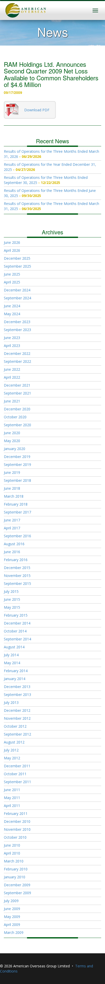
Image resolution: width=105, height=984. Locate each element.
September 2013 (17, 694)
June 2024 (12, 305)
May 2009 (12, 916)
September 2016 (17, 535)
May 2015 (12, 607)
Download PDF (36, 109)
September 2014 (17, 639)
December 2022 (17, 353)
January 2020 (14, 448)
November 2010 (17, 829)
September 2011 (17, 781)
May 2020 (12, 440)
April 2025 (12, 282)
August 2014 (14, 646)
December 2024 (17, 290)
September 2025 (17, 266)
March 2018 (13, 496)
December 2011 (17, 765)
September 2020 (17, 424)
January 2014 (14, 678)
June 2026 (12, 242)
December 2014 (17, 623)
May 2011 (12, 797)
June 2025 (12, 274)
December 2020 (17, 409)
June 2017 (12, 520)
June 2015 (12, 599)
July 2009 (11, 900)
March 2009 (13, 932)
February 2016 (16, 559)
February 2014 (16, 670)
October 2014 (15, 631)
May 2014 (12, 662)
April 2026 (12, 250)
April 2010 (12, 853)
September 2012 (17, 734)
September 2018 (17, 480)
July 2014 (11, 654)
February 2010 (16, 869)
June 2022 (12, 369)
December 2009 (17, 884)
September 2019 (17, 464)
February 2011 (16, 813)
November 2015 (17, 575)
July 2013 (11, 702)
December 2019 (17, 456)
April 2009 (12, 924)
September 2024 (17, 298)
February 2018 (16, 504)
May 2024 (12, 313)
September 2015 (17, 583)
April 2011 (12, 805)
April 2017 (12, 528)
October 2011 (15, 773)
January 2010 (14, 876)
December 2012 (17, 710)
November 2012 (17, 718)
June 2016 (12, 551)
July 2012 (11, 750)
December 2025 (17, 258)
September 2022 (17, 361)
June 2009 (12, 908)
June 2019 (12, 472)
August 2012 (14, 742)
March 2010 (13, 861)
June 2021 (12, 401)
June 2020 (12, 432)
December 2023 (17, 321)
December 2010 (17, 821)
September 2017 (17, 512)
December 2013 (17, 686)
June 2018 (12, 488)
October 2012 (15, 726)
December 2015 (17, 567)
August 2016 (14, 543)
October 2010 (15, 837)
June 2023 (12, 337)
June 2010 (12, 845)
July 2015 (11, 591)
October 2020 (15, 416)
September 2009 (17, 892)
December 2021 (17, 385)
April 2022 (12, 377)
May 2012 (12, 758)
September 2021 (17, 393)
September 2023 (17, 329)
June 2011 (12, 789)
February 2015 (16, 615)
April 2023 (12, 345)
